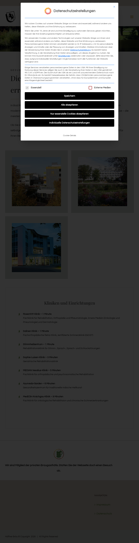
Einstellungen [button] (64, 56)
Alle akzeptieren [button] (69, 105)
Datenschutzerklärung (80, 50)
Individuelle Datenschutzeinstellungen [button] (69, 123)
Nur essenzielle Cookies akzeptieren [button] (69, 114)
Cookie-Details (69, 135)
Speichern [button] (69, 96)
